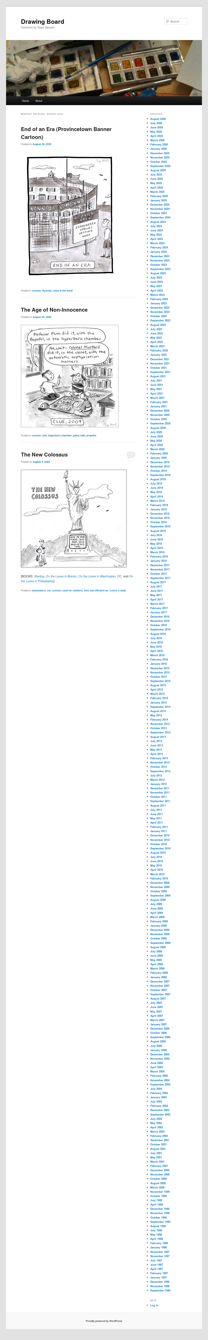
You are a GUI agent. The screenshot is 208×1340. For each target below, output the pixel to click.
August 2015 (158, 685)
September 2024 (160, 217)
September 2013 (160, 732)
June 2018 (156, 539)
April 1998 (156, 1239)
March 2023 (157, 295)
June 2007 (156, 1007)
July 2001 (156, 1153)
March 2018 (157, 552)
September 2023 (160, 269)
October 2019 (158, 471)
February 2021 (159, 402)
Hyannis (47, 290)
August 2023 (158, 273)
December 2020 (159, 410)
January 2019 (158, 509)
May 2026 (156, 131)
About (38, 101)
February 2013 (159, 758)
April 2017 (156, 599)
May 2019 (156, 492)
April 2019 (156, 496)
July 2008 (156, 951)
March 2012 (157, 780)
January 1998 (158, 1247)
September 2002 (160, 1114)
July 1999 (156, 1200)
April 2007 (156, 1016)
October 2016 (158, 625)
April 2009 (156, 913)
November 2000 (160, 1174)
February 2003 (159, 1106)
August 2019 (158, 479)
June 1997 (156, 1264)
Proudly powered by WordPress (104, 1321)
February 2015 (159, 698)
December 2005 (159, 1054)
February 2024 (159, 247)
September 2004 (160, 1084)
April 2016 (156, 651)
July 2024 (156, 226)
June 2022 (156, 333)
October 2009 (158, 891)
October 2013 (158, 728)
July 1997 (156, 1260)
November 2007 (160, 986)
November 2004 (160, 1080)
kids (82, 435)
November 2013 (160, 724)
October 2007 (158, 990)
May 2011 (156, 818)
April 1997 (156, 1269)
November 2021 (160, 363)
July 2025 (156, 174)
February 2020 (159, 453)
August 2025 (158, 170)
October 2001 (158, 1144)
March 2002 (157, 1131)
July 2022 (156, 329)
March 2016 (157, 655)
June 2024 (156, 230)
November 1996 (160, 1286)
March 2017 (157, 604)
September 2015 (160, 681)
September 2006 (160, 1037)
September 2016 (160, 629)
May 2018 (156, 543)
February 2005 (159, 1076)
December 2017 (159, 565)
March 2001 (157, 1161)
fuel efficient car (99, 590)
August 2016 (158, 634)
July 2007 (156, 1003)
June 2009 (156, 908)
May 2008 (156, 960)
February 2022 (159, 350)
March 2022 (157, 346)
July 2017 (156, 586)
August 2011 (158, 805)
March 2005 (157, 1071)
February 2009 (159, 921)
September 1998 (160, 1222)
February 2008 (159, 973)
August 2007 (158, 998)
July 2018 (156, 535)
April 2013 (156, 754)
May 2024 (156, 234)
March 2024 (157, 243)
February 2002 (159, 1136)
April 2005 (156, 1067)
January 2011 (158, 831)
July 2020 (156, 432)
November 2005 (160, 1058)
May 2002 (156, 1123)
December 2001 (159, 1140)
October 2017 (158, 574)
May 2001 (156, 1157)
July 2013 (156, 741)
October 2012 (158, 767)
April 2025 (156, 187)
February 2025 (159, 196)
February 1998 (159, 1243)
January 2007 (158, 1024)
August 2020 (158, 428)
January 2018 (158, 561)
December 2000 (159, 1170)
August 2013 (158, 737)
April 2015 (156, 689)
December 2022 (159, 307)
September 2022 (160, 320)
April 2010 (156, 870)
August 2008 (158, 947)
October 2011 (158, 797)
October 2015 (158, 677)
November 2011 (160, 792)
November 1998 (160, 1213)
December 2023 (159, 256)
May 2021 (156, 389)
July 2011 (156, 810)
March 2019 (157, 501)
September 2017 (160, 578)
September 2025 (160, 166)
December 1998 (159, 1209)
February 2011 (159, 827)
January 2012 (158, 784)
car (49, 590)
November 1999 (160, 1192)
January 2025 (158, 200)
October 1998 (158, 1217)
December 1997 (159, 1252)
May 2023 (156, 286)
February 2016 (159, 659)
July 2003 (156, 1101)
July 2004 (156, 1089)
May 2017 (156, 595)
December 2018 (159, 513)
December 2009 (159, 883)
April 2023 (156, 290)
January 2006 (158, 1050)
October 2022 (158, 316)
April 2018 (156, 548)
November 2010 (160, 840)
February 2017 (159, 608)
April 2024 (156, 239)
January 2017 (158, 612)
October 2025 (158, 162)
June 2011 (156, 814)
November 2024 (160, 209)
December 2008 (159, 930)
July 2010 (156, 857)
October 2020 (158, 419)
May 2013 (156, 749)
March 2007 (157, 1020)
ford (86, 590)
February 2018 (159, 556)
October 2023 (158, 265)
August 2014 (158, 711)
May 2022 (156, 337)
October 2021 (158, 368)
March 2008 (157, 968)
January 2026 (158, 149)
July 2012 (156, 775)
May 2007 (156, 1011)
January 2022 (158, 355)
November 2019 (160, 466)
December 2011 (159, 788)
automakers (39, 590)
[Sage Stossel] (69, 281)
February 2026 (159, 144)
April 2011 (156, 822)
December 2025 (159, 153)
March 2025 (157, 192)
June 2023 (156, 282)
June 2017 (156, 591)
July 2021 (156, 380)
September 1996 (160, 1290)
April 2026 (156, 136)
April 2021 (156, 393)
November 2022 (160, 312)
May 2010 (156, 865)
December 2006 (159, 1028)
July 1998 (156, 1230)
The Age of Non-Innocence (54, 309)
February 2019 (159, 505)
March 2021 (157, 398)
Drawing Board (42, 21)
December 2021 (159, 359)
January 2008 (158, 977)
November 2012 (160, 762)
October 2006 (158, 1033)
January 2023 (158, 303)
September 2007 (160, 994)
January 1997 (158, 1277)
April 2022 (156, 342)
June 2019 (156, 488)
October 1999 (158, 1196)
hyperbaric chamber (60, 435)
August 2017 (158, 582)
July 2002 (156, 1119)
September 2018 (160, 526)
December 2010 (159, 835)
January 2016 (158, 664)
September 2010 (160, 848)
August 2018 (158, 531)
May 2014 (156, 715)
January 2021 (158, 406)
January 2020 (158, 458)
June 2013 (156, 745)
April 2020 (156, 445)
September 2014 (160, 707)
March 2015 (157, 694)
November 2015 (160, 672)
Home (25, 101)
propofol (91, 435)
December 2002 (159, 1110)
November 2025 (160, 157)
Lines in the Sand (63, 290)
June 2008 (156, 955)
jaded (76, 435)
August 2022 (158, 325)
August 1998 (158, 1226)
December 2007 (159, 981)
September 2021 (160, 372)
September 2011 (160, 801)
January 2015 (158, 702)
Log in (154, 1305)
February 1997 (159, 1273)
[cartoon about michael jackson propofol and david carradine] (69, 426)
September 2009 (160, 895)
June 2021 (156, 385)
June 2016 (156, 642)
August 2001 (158, 1149)
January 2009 (158, 925)
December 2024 (159, 204)
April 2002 (156, 1127)
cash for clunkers (72, 590)
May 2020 (156, 440)
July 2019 (156, 483)
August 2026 (158, 119)
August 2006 (158, 1041)
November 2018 (160, 518)
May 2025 (156, 183)
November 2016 (160, 621)
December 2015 (159, 668)
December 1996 (159, 1282)
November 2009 (160, 887)
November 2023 (160, 260)
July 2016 (156, 638)
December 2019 (159, 462)
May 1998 (156, 1234)
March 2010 (157, 874)
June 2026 (156, 127)
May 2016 (156, 646)
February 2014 (159, 719)
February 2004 (159, 1093)
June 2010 (156, 861)
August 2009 (158, 900)
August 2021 (158, 376)
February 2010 (159, 878)
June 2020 (156, 436)
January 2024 (158, 252)
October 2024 (158, 213)
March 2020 (157, 449)
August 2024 (158, 222)
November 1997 (160, 1256)
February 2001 (159, 1166)
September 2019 (160, 475)
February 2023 (159, 299)
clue (44, 435)
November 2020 (160, 415)
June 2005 (156, 1063)
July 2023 (156, 277)
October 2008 (158, 938)
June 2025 (156, 179)
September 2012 (160, 771)
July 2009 (156, 904)
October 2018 (158, 522)
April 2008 (156, 964)
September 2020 (160, 423)
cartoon (36, 290)
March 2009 (157, 917)
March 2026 (157, 140)
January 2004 (158, 1097)
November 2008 (160, 934)
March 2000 (157, 1187)
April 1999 (156, 1204)
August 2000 (158, 1183)
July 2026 (156, 123)
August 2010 (158, 852)
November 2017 (160, 569)
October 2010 (158, 844)
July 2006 (156, 1046)
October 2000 (158, 1179)
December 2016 (159, 616)
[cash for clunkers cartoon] (74, 566)
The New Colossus (44, 454)
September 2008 (160, 943)
